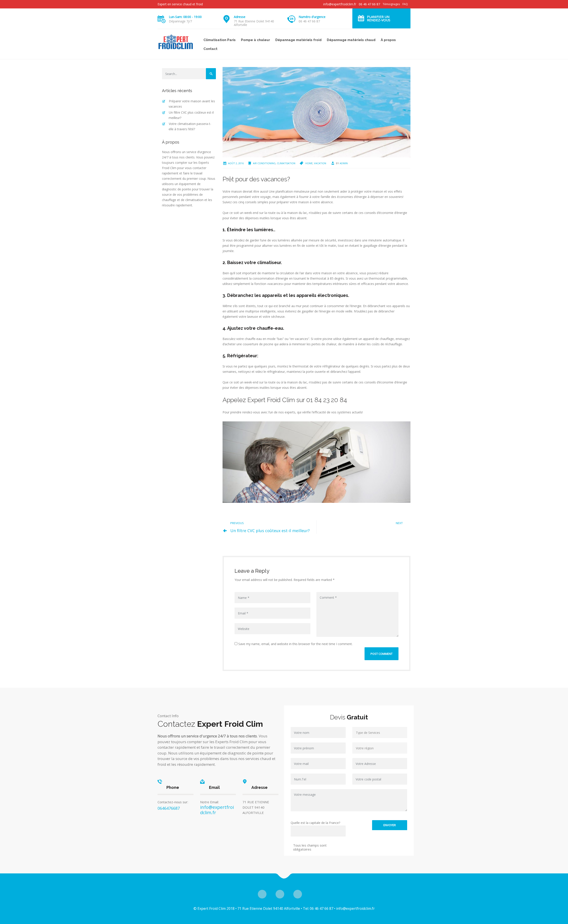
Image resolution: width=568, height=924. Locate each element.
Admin (344, 163)
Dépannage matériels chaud (351, 40)
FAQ (405, 4)
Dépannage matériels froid (298, 40)
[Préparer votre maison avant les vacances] (317, 112)
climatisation (286, 163)
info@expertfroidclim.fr (339, 4)
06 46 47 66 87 (369, 4)
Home (309, 163)
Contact (210, 49)
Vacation (320, 163)
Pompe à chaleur (255, 40)
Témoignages (391, 4)
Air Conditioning (264, 163)
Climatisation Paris (219, 40)
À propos (388, 40)
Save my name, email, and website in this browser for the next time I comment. (295, 644)
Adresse (239, 17)
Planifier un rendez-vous (378, 18)
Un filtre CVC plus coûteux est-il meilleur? (270, 530)
